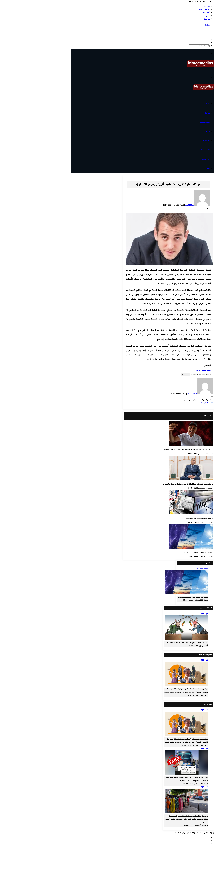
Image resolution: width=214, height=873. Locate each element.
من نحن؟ (207, 6)
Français (207, 19)
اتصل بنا (207, 16)
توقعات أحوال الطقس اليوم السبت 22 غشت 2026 (197, 552)
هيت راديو (201, 370)
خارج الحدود (206, 159)
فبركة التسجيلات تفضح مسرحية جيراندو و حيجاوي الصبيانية (187, 642)
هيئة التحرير (189, 205)
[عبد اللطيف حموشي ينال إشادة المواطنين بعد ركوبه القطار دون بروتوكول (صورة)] (191, 479)
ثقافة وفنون (205, 150)
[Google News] (207, 403)
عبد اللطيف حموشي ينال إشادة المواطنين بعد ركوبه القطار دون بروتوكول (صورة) (188, 484)
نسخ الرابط (185, 374)
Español (207, 22)
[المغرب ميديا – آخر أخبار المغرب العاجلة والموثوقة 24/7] (200, 66)
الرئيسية (207, 103)
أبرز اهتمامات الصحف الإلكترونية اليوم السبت (199, 518)
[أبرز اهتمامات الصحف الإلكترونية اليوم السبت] (191, 514)
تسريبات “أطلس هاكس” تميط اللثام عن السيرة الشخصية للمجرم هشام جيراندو (188, 449)
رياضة (208, 131)
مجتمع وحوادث (205, 122)
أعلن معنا (206, 12)
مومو (209, 370)
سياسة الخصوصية (204, 9)
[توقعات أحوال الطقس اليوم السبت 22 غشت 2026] (191, 548)
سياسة (207, 113)
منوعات (207, 168)
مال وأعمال (206, 140)
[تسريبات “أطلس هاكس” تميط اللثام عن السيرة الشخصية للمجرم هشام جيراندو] (191, 445)
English (207, 25)
